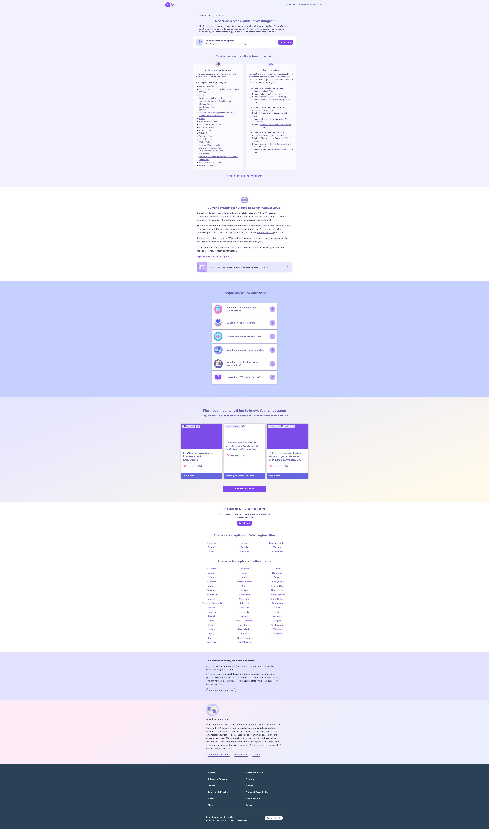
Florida (211, 607)
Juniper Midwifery (206, 86)
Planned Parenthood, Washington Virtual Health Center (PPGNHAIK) (217, 114)
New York (244, 633)
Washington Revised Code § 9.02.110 (216, 216)
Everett (211, 547)
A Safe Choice (205, 130)
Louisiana (244, 568)
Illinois (211, 625)
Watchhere (188, 476)
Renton (244, 543)
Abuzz (202, 118)
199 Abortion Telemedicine (211, 150)
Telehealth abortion (207, 238)
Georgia (212, 612)
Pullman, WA (265, 94)
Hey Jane (203, 95)
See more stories (244, 488)
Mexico (244, 586)
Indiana (211, 629)
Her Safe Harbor (206, 139)
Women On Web (206, 165)
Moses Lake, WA (267, 97)
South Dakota (277, 599)
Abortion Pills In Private (209, 145)
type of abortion (265, 232)
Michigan (244, 590)
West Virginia (277, 625)
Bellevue (211, 543)
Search (211, 772)
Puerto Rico (277, 586)
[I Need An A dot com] (170, 4)
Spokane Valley (277, 543)
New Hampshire (244, 620)
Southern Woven (206, 136)
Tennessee (277, 603)
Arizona (212, 577)
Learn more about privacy (221, 690)
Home (202, 15)
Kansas (211, 638)
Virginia (277, 620)
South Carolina (277, 594)
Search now (285, 42)
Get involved (241, 754)
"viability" (264, 216)
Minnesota (244, 594)
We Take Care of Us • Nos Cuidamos (215, 101)
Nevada (244, 616)
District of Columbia (211, 603)
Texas (277, 607)
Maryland (244, 577)
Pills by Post (204, 133)
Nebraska (244, 612)
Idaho (212, 620)
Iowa (211, 633)
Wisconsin (277, 629)
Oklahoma (277, 573)
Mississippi (244, 599)
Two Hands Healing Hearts (211, 98)
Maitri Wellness (206, 142)
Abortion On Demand (208, 121)
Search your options (309, 4)
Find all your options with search (244, 175)
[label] (290, 5)
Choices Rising (205, 104)
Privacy (211, 785)
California (212, 586)
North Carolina (244, 638)
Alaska (211, 573)
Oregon (277, 577)
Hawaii (211, 616)
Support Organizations (258, 792)
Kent (211, 551)
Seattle (280, 107)
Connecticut (212, 594)
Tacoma (280, 132)
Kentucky (211, 642)
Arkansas (211, 581)
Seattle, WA (267, 110)
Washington (224, 15)
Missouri (244, 603)
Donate (256, 754)
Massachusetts (244, 581)
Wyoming (277, 633)
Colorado (211, 590)
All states (211, 15)
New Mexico (244, 629)
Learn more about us (219, 754)
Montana (244, 607)
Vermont (277, 616)
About (211, 798)
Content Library (254, 772)
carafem (202, 109)
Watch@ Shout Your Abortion (240, 476)
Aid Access (204, 153)
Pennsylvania (277, 581)
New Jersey (244, 625)
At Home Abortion (207, 127)
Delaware (212, 599)
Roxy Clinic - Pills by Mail (210, 124)
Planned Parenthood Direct (211, 162)
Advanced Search (217, 779)
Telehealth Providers (219, 792)
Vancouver (277, 551)
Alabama (211, 568)
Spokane (281, 88)
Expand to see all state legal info (214, 256)
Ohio (277, 568)
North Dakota (244, 642)
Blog (210, 805)
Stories (250, 779)
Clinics (249, 785)
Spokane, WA (267, 91)
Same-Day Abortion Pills (210, 148)
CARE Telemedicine (208, 106)
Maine (244, 573)
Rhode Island (277, 590)
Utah (277, 612)
